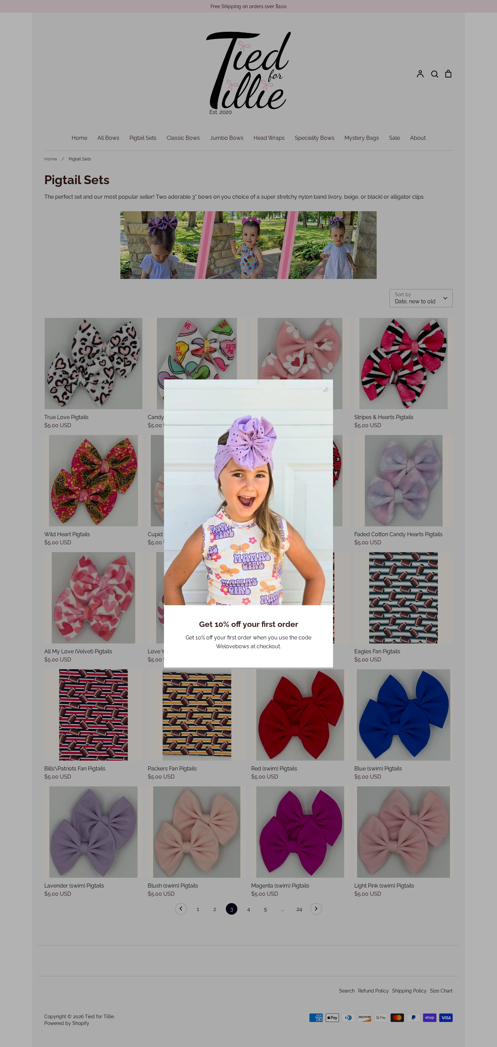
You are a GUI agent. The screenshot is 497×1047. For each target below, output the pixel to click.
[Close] (324, 387)
